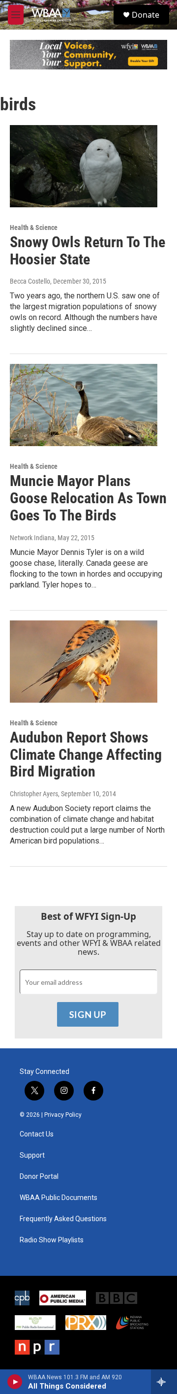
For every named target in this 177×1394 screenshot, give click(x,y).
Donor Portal (39, 1176)
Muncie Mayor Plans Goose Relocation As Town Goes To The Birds (88, 498)
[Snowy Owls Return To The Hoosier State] (83, 166)
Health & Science (34, 227)
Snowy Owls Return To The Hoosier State (87, 250)
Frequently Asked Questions (63, 1219)
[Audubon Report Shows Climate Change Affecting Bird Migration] (83, 661)
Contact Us (37, 1134)
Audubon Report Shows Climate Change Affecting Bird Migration (86, 754)
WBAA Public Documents (58, 1197)
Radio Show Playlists (52, 1240)
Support (32, 1155)
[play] (15, 1382)
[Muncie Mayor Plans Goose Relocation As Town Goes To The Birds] (83, 405)
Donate (145, 14)
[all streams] (164, 1381)
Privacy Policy (63, 1114)
